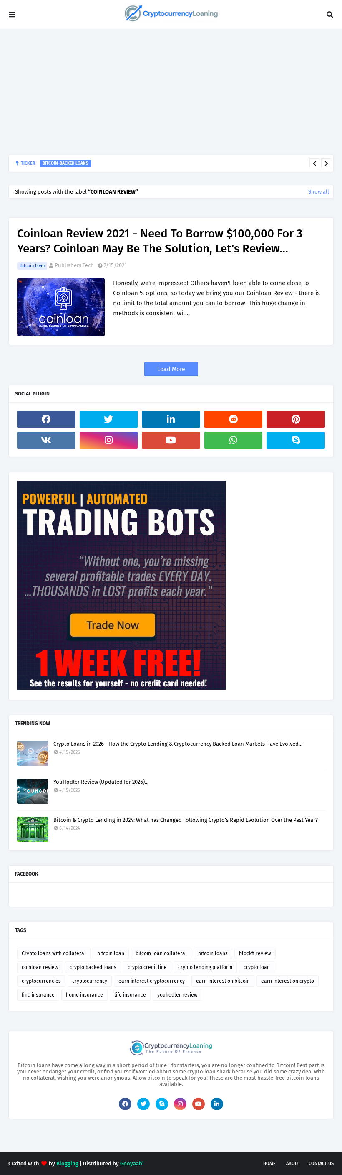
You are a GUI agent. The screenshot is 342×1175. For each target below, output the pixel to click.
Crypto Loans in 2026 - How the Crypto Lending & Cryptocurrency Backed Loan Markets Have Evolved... (177, 744)
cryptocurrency (89, 981)
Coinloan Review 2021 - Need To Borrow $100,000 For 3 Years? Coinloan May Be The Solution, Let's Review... (159, 241)
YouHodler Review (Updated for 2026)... (100, 782)
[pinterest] (296, 419)
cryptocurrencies (41, 981)
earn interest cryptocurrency (151, 981)
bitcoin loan (32, 265)
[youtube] (171, 440)
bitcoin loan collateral (161, 953)
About (293, 1163)
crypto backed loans (93, 967)
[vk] (46, 440)
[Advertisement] (171, 91)
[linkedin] (171, 419)
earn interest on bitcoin (223, 981)
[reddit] (233, 419)
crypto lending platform (205, 967)
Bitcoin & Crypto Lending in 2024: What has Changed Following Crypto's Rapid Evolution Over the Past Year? (185, 820)
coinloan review (40, 967)
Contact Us (321, 1163)
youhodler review (177, 995)
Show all (318, 192)
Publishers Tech (74, 265)
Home (269, 1163)
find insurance (38, 995)
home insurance (84, 995)
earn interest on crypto (287, 981)
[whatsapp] (233, 440)
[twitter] (109, 419)
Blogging (67, 1163)
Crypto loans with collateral (54, 953)
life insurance (130, 995)
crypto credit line (147, 967)
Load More (171, 369)
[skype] (296, 440)
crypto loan (257, 967)
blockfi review (255, 953)
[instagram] (109, 440)
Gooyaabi (132, 1163)
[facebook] (46, 419)
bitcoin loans (213, 953)
